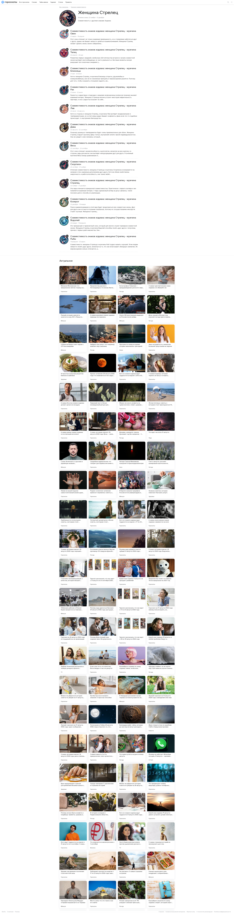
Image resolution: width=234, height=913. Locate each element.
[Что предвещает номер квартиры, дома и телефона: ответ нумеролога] (161, 777)
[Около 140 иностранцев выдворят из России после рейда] (131, 309)
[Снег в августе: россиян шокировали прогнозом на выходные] (161, 455)
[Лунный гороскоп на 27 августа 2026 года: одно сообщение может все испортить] (73, 719)
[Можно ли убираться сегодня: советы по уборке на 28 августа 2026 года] (131, 777)
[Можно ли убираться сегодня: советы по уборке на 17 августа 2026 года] (73, 689)
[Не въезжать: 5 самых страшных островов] (131, 865)
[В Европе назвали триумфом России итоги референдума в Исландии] (131, 484)
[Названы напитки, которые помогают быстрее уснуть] (161, 484)
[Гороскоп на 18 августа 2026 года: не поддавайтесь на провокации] (73, 631)
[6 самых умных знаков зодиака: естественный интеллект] (73, 426)
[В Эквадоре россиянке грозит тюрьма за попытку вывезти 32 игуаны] (131, 689)
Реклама (17, 911)
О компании (10, 911)
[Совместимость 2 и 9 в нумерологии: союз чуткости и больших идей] (102, 748)
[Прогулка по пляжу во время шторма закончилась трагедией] (131, 338)
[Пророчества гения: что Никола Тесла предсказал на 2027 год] (161, 572)
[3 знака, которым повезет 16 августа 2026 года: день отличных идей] (73, 748)
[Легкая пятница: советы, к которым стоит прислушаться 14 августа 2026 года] (161, 397)
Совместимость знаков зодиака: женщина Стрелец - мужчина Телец (103, 51)
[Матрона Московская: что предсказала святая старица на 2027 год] (73, 279)
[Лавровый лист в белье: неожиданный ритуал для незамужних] (102, 397)
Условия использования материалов (175, 911)
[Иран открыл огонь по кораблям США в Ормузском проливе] (161, 719)
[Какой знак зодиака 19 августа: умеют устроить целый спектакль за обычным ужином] (161, 806)
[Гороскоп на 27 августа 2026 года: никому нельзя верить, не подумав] (161, 601)
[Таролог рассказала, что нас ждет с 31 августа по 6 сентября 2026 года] (102, 572)
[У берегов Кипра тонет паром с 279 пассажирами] (73, 338)
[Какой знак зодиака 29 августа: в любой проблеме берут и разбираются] (161, 631)
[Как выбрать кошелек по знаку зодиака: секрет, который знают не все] (161, 894)
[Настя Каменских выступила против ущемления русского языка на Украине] (131, 836)
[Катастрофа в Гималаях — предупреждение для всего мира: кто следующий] (131, 279)
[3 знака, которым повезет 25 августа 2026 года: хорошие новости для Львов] (73, 543)
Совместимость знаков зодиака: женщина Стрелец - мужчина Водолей (103, 219)
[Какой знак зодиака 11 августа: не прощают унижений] (131, 572)
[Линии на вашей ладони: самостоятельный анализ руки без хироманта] (73, 484)
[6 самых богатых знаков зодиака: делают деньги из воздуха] (73, 397)
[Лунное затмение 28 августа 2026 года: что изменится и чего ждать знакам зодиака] (102, 367)
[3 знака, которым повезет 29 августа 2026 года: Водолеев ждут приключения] (161, 543)
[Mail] (2, 2)
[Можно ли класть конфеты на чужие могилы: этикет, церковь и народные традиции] (131, 397)
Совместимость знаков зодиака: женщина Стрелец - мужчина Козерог (103, 200)
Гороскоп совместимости (78, 7)
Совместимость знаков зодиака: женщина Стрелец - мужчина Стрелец (103, 181)
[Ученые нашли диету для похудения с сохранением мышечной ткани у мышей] (161, 865)
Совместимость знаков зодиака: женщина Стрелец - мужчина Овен (103, 32)
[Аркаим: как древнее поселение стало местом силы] (73, 865)
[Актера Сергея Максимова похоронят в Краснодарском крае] (131, 455)
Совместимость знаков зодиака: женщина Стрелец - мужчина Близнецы (103, 69)
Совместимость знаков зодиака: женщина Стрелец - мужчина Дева (103, 125)
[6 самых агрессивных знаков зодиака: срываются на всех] (161, 514)
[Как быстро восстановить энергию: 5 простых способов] (102, 689)
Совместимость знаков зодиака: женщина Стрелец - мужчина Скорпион (103, 163)
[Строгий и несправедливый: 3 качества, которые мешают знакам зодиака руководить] (73, 572)
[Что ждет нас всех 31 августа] (161, 426)
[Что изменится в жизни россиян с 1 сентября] (102, 836)
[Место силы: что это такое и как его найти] (102, 894)
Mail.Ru (4, 911)
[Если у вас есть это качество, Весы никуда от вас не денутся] (102, 660)
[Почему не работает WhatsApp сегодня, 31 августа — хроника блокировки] (161, 748)
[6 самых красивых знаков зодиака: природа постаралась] (102, 309)
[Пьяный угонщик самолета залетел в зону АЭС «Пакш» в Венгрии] (73, 309)
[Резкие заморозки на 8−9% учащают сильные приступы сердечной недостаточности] (131, 894)
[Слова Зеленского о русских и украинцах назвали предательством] (73, 455)
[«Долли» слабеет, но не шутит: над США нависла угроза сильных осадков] (161, 660)
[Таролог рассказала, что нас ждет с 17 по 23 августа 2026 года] (131, 601)
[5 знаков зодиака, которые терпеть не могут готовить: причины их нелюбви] (161, 367)
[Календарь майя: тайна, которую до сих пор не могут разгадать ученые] (131, 719)
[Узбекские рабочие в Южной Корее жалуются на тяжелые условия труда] (73, 601)
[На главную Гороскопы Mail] (10, 2)
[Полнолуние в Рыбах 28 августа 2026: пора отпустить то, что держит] (102, 719)
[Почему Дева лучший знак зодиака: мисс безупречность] (102, 631)
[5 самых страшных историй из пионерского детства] (161, 836)
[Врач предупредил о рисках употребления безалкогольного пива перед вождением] (73, 777)
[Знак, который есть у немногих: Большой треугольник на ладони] (161, 338)
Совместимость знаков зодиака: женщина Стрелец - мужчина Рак (103, 88)
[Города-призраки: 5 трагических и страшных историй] (102, 777)
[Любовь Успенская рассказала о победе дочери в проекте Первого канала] (73, 660)
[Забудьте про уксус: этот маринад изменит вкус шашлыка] (102, 338)
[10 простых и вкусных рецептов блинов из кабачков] (73, 367)
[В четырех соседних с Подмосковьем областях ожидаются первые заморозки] (102, 806)
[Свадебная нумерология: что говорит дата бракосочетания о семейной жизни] (102, 455)
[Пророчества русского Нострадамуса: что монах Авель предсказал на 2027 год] (102, 279)
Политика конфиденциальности (222, 911)
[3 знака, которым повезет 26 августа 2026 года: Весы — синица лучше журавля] (102, 426)
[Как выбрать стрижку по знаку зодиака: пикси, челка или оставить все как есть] (131, 660)
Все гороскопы (63, 7)
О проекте (161, 911)
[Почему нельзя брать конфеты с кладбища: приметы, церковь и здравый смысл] (73, 806)
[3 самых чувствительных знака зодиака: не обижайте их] (161, 279)
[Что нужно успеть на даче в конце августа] (131, 748)
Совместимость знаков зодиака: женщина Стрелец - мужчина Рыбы (103, 237)
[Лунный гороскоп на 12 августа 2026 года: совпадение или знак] (161, 689)
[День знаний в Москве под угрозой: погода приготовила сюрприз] (161, 309)
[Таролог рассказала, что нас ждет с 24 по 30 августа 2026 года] (131, 631)
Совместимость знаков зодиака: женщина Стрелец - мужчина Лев (103, 107)
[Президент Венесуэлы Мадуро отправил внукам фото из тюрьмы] (73, 894)
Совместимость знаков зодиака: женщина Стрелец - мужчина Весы (103, 144)
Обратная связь (191, 911)
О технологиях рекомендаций (204, 911)
